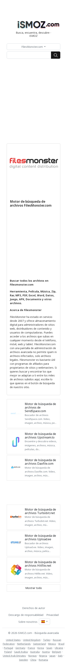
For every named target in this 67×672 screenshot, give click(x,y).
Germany (20, 648)
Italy (60, 655)
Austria (46, 651)
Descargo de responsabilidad (25, 615)
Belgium (56, 651)
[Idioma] (44, 621)
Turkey (46, 640)
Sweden (23, 659)
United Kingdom (32, 640)
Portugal (8, 648)
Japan (52, 655)
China (33, 659)
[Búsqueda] (55, 55)
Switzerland (39, 643)
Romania (43, 659)
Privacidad (52, 615)
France (31, 648)
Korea (40, 648)
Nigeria (43, 655)
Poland (8, 651)
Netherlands (24, 643)
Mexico (52, 643)
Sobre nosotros (27, 622)
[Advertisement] (33, 101)
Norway (32, 655)
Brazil (61, 643)
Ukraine (59, 648)
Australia (35, 651)
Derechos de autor (33, 608)
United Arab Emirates (14, 655)
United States (13, 640)
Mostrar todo (33, 588)
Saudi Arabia (21, 651)
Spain (49, 648)
